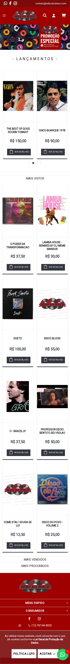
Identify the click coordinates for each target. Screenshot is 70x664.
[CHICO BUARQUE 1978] (52, 96)
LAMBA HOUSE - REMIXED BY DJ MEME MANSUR (52, 245)
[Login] (54, 15)
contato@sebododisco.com (50, 3)
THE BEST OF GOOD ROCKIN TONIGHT (18, 130)
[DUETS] (17, 304)
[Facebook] (10, 3)
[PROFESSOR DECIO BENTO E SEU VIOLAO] (52, 396)
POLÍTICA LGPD (24, 653)
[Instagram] (15, 3)
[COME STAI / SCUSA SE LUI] (17, 489)
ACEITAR (46, 653)
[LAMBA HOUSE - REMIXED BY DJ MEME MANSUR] (52, 211)
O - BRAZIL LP (18, 431)
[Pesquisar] (45, 15)
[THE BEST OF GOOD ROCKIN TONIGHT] (18, 96)
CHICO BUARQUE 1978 (52, 130)
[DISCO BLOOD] (52, 304)
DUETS (18, 338)
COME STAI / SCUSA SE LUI (18, 524)
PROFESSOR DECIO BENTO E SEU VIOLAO (52, 431)
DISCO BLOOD (52, 338)
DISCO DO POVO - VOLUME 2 (52, 524)
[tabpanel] (35, 37)
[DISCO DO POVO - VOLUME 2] (52, 489)
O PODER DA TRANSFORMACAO (17, 245)
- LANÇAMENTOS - (35, 59)
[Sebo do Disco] (25, 16)
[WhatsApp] (5, 3)
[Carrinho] (63, 15)
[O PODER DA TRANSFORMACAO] (17, 211)
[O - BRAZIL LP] (17, 396)
